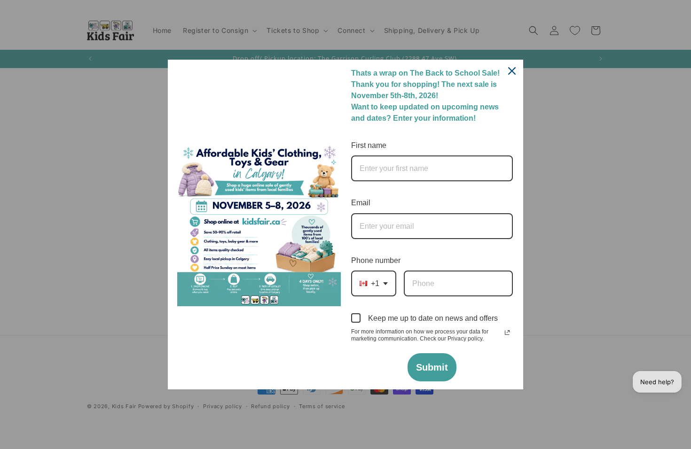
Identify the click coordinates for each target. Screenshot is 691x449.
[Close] (512, 71)
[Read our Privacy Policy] (507, 332)
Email (360, 203)
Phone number (375, 260)
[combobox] (373, 283)
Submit (432, 367)
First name (368, 145)
